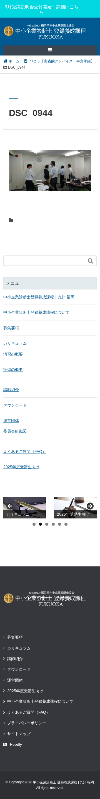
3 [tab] (46, 524)
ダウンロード (15, 405)
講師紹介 (11, 389)
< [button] (10, 506)
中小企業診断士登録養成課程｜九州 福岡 (38, 297)
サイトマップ (19, 734)
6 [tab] (66, 524)
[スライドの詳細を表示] (24, 508)
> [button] (90, 506)
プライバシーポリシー (26, 723)
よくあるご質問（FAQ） (24, 451)
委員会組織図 (15, 431)
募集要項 (11, 328)
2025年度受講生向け (21, 467)
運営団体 (11, 420)
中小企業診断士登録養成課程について (36, 312)
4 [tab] (53, 524)
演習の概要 (13, 354)
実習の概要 (13, 369)
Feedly (16, 744)
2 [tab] (40, 524)
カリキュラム (15, 343)
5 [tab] (59, 524)
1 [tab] (34, 524)
